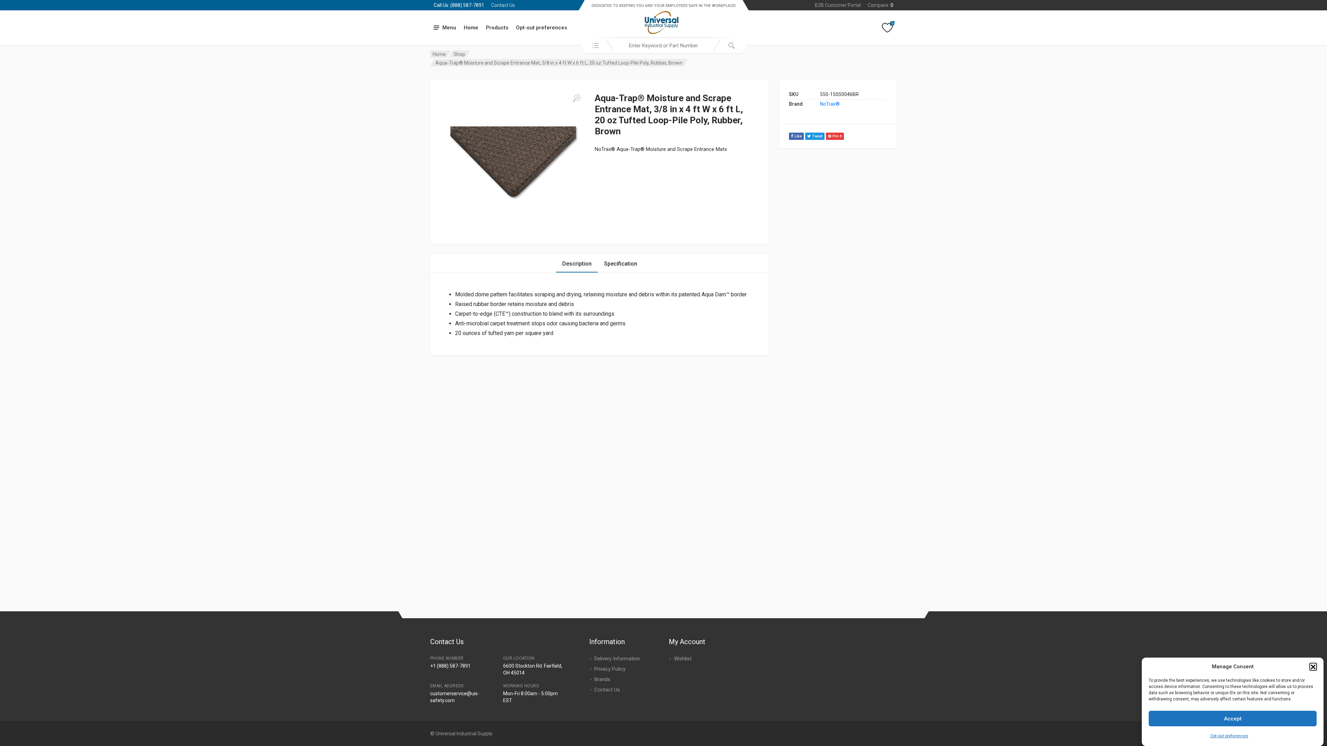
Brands (602, 679)
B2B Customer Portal (838, 5)
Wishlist (682, 659)
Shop (459, 54)
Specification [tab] (620, 263)
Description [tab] (577, 263)
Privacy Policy (609, 669)
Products (497, 28)
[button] (1313, 666)
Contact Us (503, 5)
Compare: (880, 5)
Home (471, 28)
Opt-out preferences (1229, 735)
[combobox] (663, 45)
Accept (1233, 719)
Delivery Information (617, 659)
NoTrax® (830, 104)
